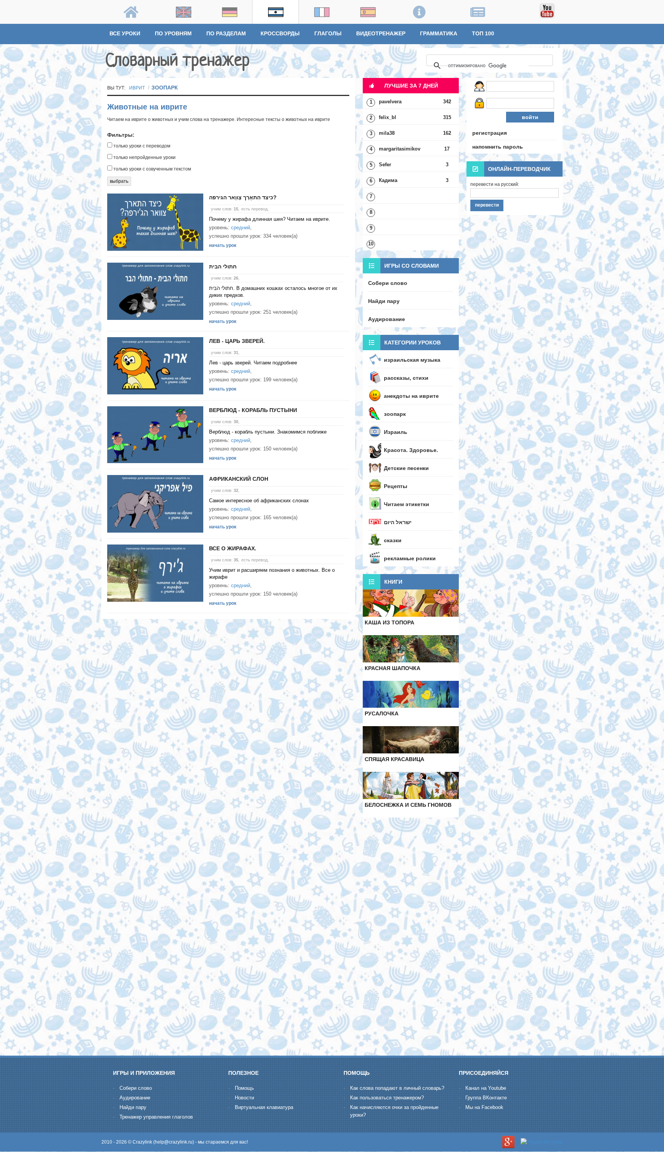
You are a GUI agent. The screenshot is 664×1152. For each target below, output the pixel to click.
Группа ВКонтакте (486, 1098)
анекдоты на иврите (411, 396)
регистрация (489, 133)
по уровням (173, 33)
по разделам (226, 33)
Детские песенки (406, 468)
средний (240, 227)
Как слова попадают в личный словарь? (397, 1088)
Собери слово (387, 283)
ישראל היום (398, 522)
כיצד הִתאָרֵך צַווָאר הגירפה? (243, 197)
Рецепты (395, 486)
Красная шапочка (392, 668)
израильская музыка (412, 360)
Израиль (395, 432)
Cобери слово (136, 1088)
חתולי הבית (223, 266)
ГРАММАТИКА (438, 33)
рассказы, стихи (406, 378)
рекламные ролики (410, 558)
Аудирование (386, 319)
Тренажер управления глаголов (156, 1117)
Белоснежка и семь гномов (408, 805)
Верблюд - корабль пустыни (253, 410)
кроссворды (280, 33)
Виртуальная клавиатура (264, 1107)
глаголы (328, 33)
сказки (393, 540)
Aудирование (135, 1098)
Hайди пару (133, 1107)
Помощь (244, 1088)
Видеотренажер (380, 33)
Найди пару (384, 301)
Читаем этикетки (406, 504)
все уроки (125, 33)
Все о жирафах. (232, 548)
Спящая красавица (394, 759)
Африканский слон (238, 479)
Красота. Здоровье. (411, 450)
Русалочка (381, 713)
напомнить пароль (497, 147)
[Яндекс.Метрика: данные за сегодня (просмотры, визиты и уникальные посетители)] (542, 1142)
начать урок (222, 245)
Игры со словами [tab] (411, 266)
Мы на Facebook (484, 1107)
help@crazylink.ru (174, 1142)
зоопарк (395, 414)
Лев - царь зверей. (237, 341)
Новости (244, 1098)
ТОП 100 (483, 33)
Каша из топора (389, 622)
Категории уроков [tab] (412, 342)
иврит (137, 88)
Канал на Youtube (485, 1088)
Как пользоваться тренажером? (387, 1098)
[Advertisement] (411, 940)
